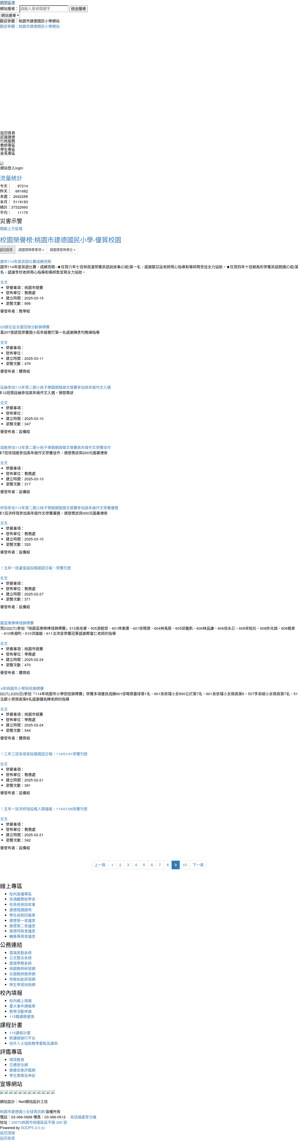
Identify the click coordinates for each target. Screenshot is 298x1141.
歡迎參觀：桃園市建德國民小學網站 (30, 26)
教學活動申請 (20, 1011)
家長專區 (7, 153)
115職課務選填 (21, 1016)
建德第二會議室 (22, 925)
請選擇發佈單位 (62, 249)
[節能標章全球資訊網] (25, 1091)
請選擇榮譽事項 (30, 249)
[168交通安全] (2, 1091)
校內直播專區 (20, 894)
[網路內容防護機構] (11, 1091)
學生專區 (7, 149)
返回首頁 (7, 132)
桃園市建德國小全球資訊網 (22, 1111)
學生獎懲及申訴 (22, 1075)
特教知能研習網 (22, 979)
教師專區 (7, 145)
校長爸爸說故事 (22, 904)
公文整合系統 (20, 957)
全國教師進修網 (22, 973)
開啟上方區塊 (11, 228)
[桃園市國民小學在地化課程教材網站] (6, 1091)
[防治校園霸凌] (30, 1091)
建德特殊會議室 (22, 931)
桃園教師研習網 (22, 968)
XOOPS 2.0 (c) (33, 1127)
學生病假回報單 (22, 915)
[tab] (149, 137)
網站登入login (11, 168)
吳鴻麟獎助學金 (22, 899)
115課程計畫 (19, 1032)
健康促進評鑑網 (22, 1070)
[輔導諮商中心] (44, 1091)
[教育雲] (39, 1091)
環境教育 (16, 1059)
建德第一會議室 (22, 920)
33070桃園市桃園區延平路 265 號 (39, 1122)
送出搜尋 (78, 8)
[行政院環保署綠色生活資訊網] (16, 1091)
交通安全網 (18, 1064)
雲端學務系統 (20, 963)
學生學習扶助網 (22, 984)
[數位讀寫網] (34, 1091)
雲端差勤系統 (20, 952)
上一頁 (99, 864)
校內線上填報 (20, 1000)
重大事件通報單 (22, 1006)
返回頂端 (7, 1132)
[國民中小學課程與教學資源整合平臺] (48, 1091)
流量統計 (11, 178)
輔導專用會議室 (22, 936)
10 (185, 864)
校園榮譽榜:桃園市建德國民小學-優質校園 (60, 239)
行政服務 (7, 141)
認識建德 (7, 137)
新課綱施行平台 (22, 1038)
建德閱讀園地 (20, 909)
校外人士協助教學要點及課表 (33, 1043)
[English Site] (2, 162)
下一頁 (198, 864)
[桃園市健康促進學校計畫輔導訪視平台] (53, 1091)
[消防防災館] (20, 1091)
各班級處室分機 (81, 1117)
